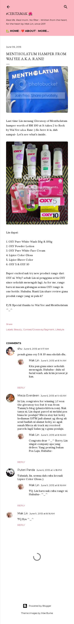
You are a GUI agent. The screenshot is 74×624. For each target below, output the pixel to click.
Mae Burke (47, 613)
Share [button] (9, 324)
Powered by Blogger (40, 605)
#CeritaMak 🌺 (19, 13)
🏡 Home (12, 31)
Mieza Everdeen (28, 395)
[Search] (65, 6)
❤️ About (28, 31)
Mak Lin (34, 360)
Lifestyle (59, 329)
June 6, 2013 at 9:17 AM (36, 348)
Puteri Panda (26, 470)
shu (19, 348)
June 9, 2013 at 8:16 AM (53, 434)
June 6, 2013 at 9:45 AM (53, 395)
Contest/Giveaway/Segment (38, 329)
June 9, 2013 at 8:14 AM (53, 360)
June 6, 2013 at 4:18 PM (49, 470)
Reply (21, 387)
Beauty (18, 329)
